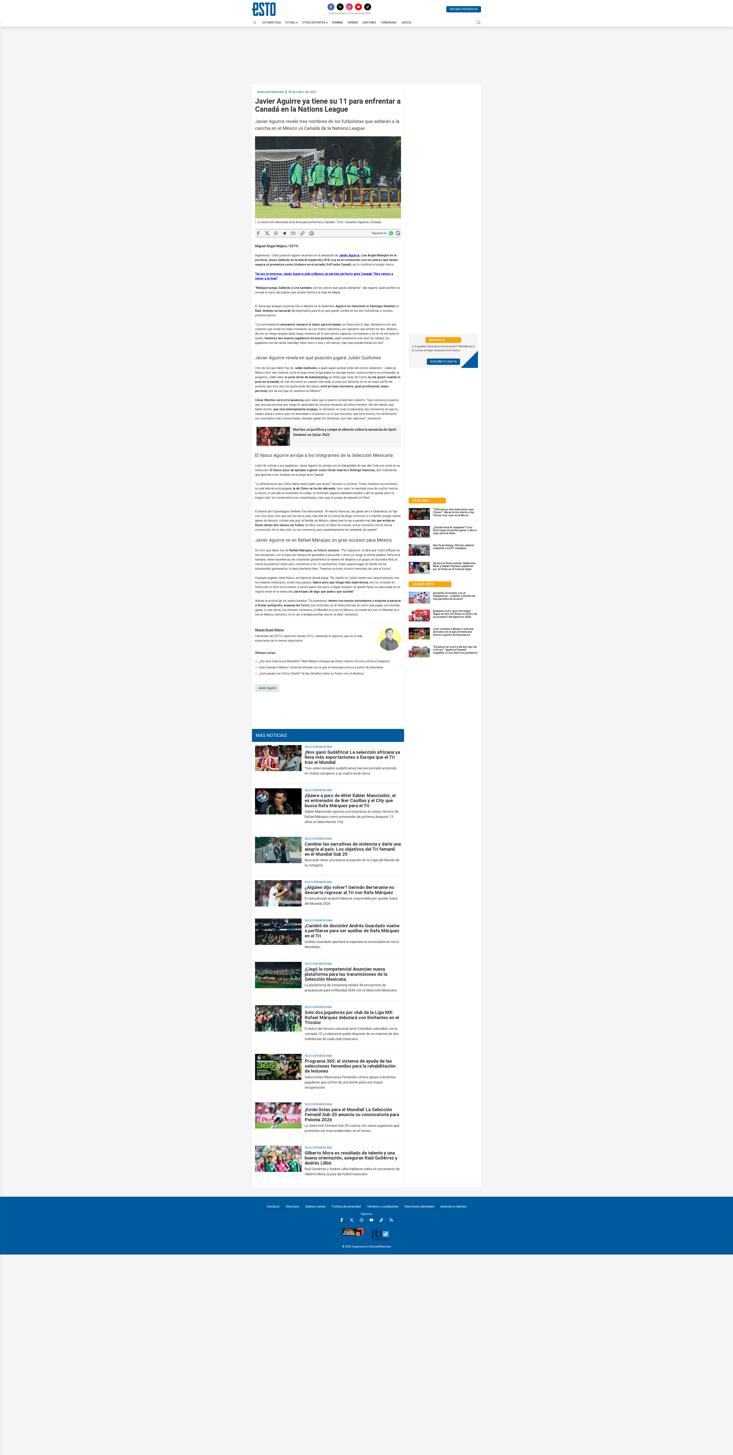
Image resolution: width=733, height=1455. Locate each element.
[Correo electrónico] (293, 233)
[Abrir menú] (254, 22)
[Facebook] (331, 6)
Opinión (353, 22)
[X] (340, 6)
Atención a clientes (453, 1206)
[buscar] (478, 22)
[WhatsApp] (276, 233)
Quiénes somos (315, 1206)
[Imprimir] (311, 233)
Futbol (292, 22)
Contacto (273, 1206)
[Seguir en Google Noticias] (398, 233)
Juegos (406, 22)
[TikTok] (367, 6)
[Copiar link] (302, 233)
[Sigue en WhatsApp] (391, 233)
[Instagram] (349, 6)
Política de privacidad (346, 1206)
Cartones (369, 22)
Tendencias (388, 22)
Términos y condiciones (382, 1206)
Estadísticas (272, 22)
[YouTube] (358, 6)
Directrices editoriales (419, 1206)
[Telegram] (284, 233)
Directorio (292, 1206)
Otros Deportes (315, 22)
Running (337, 22)
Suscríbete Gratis (443, 361)
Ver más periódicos (464, 9)
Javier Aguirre (267, 688)
